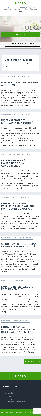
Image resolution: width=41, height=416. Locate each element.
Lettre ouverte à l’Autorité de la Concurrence (13, 163)
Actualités (21, 34)
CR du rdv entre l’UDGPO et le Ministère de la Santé (20, 245)
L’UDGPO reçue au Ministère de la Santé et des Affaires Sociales (18, 329)
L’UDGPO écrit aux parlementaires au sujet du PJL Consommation (18, 206)
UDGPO (20, 3)
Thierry (18, 76)
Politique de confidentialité (15, 402)
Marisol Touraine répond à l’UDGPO (19, 84)
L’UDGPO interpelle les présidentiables (17, 288)
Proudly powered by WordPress (11, 412)
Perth (30, 412)
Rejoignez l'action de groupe (22, 43)
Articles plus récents (32, 361)
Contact (8, 396)
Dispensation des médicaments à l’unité (17, 121)
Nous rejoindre (10, 399)
